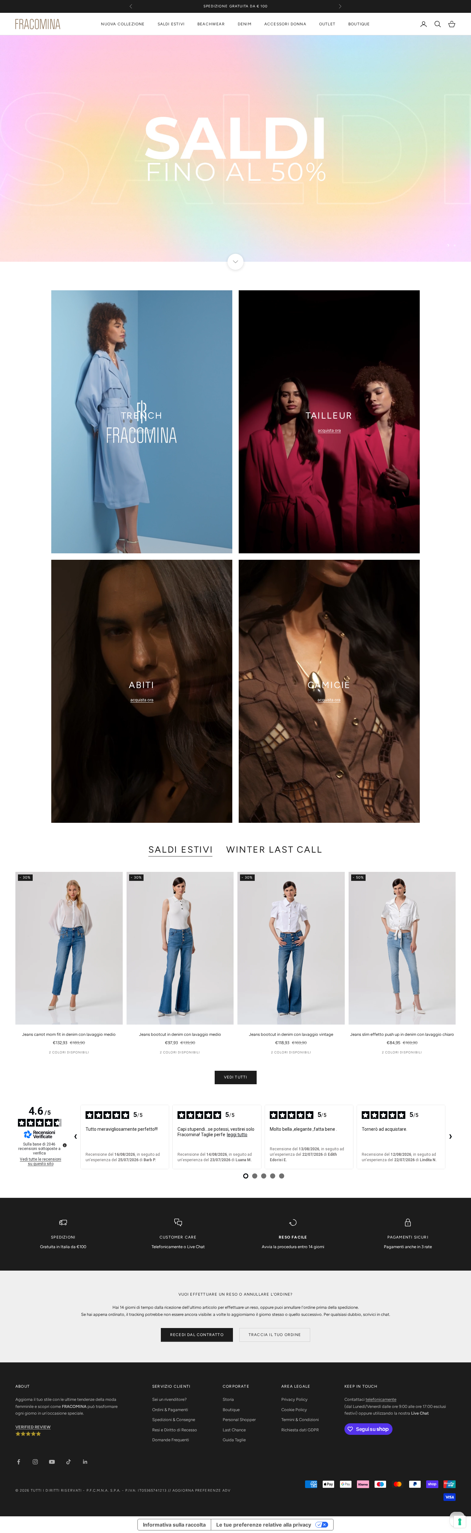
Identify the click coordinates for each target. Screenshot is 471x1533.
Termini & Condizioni (300, 1419)
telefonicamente (381, 1399)
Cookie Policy (294, 1409)
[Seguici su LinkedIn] (85, 1462)
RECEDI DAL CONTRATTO (197, 1335)
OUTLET (327, 24)
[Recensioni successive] (450, 1137)
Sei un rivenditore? (169, 1399)
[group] (235, 148)
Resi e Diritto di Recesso (174, 1429)
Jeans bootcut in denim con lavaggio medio (180, 1034)
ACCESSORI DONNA (285, 24)
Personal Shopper (239, 1419)
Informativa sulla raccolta (174, 1524)
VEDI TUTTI (235, 1077)
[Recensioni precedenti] (75, 1137)
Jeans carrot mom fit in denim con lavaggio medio (69, 1034)
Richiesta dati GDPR (300, 1429)
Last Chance (234, 1429)
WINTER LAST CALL (274, 849)
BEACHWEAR (211, 24)
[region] (235, 148)
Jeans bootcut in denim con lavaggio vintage (291, 1034)
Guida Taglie (234, 1439)
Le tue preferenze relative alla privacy (263, 1524)
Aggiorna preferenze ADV (201, 1490)
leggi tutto (237, 1134)
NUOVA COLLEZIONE (123, 24)
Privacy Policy (294, 1399)
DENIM (245, 24)
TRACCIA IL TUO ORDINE (275, 1335)
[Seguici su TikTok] (68, 1462)
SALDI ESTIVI (171, 24)
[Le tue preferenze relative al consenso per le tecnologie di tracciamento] (460, 1522)
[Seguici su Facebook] (18, 1462)
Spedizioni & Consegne (173, 1419)
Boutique (231, 1409)
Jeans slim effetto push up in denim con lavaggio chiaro (402, 1034)
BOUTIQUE (359, 24)
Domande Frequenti (170, 1439)
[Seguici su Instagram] (35, 1462)
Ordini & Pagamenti (170, 1409)
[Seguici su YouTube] (52, 1462)
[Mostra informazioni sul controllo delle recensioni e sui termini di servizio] (64, 1145)
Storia (228, 1399)
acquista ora (141, 430)
